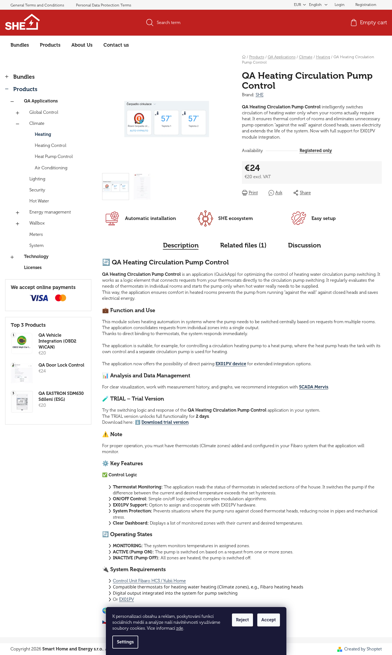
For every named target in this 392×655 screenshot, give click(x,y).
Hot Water (39, 201)
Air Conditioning (51, 168)
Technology (36, 256)
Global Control (43, 112)
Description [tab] (181, 245)
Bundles (24, 77)
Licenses (32, 267)
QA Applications (41, 101)
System (36, 245)
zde (179, 628)
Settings (125, 642)
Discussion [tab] (304, 245)
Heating (43, 134)
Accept (268, 620)
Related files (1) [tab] (243, 245)
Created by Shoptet (363, 649)
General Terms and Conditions (37, 5)
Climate (36, 123)
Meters (36, 234)
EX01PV (126, 599)
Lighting (37, 179)
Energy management (50, 212)
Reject (242, 620)
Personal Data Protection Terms (103, 5)
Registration (365, 5)
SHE (259, 94)
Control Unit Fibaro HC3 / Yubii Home (149, 580)
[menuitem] (19, 45)
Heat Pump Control (54, 156)
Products (25, 89)
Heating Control (50, 145)
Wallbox (37, 223)
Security (37, 190)
